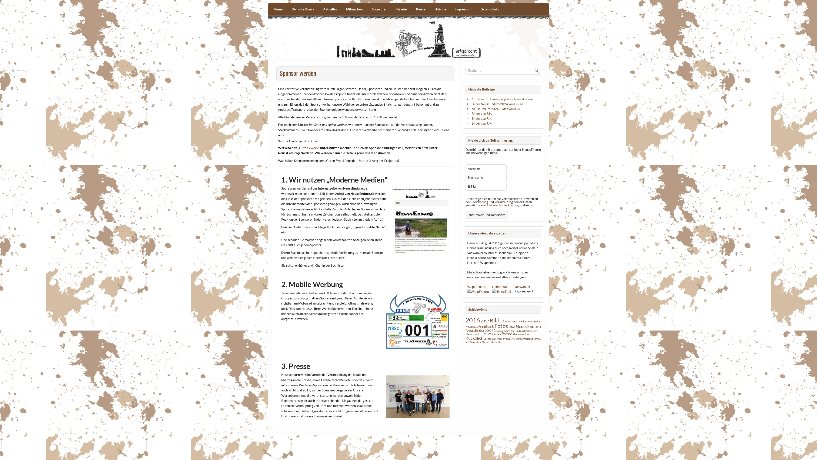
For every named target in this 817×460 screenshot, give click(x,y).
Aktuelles (330, 9)
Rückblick (474, 338)
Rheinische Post (521, 334)
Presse (421, 9)
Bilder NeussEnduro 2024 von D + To (497, 104)
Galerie (401, 9)
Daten (474, 327)
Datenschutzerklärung (503, 205)
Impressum (463, 9)
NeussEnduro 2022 (478, 334)
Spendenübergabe (493, 338)
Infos (511, 327)
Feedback (486, 326)
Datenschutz (489, 9)
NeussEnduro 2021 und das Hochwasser (516, 330)
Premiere (496, 334)
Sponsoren (379, 9)
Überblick (495, 342)
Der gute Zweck (303, 9)
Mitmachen (354, 9)
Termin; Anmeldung (523, 338)
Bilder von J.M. (482, 123)
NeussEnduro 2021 (481, 330)
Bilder (497, 320)
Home (278, 9)
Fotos (501, 325)
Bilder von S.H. (482, 113)
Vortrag (486, 342)
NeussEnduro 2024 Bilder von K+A (496, 109)
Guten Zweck (308, 148)
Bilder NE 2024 (512, 321)
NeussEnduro (528, 326)
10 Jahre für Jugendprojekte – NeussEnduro (502, 99)
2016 (473, 320)
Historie (440, 9)
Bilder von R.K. (482, 118)
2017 (485, 321)
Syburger (508, 338)
